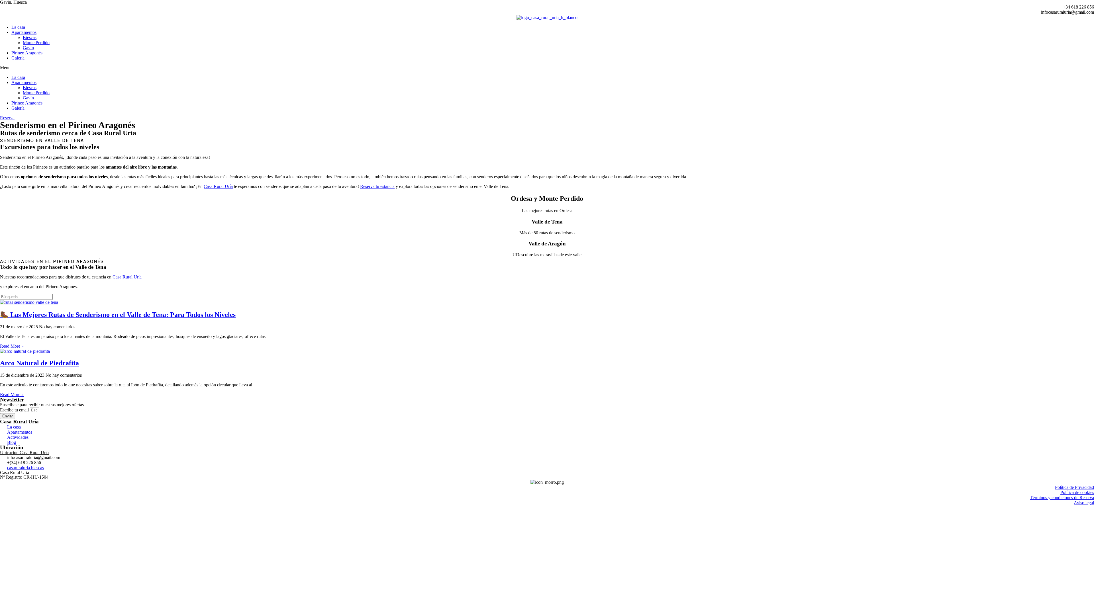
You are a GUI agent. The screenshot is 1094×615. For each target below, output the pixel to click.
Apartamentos (23, 32)
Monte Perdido (36, 42)
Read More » (12, 346)
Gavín (28, 47)
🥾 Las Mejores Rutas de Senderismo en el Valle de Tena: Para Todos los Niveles (118, 314)
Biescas (29, 37)
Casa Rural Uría (218, 186)
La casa (18, 27)
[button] (547, 67)
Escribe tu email (15, 409)
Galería (18, 58)
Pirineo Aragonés (26, 52)
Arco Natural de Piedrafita (39, 363)
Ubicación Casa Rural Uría (24, 452)
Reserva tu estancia (377, 186)
